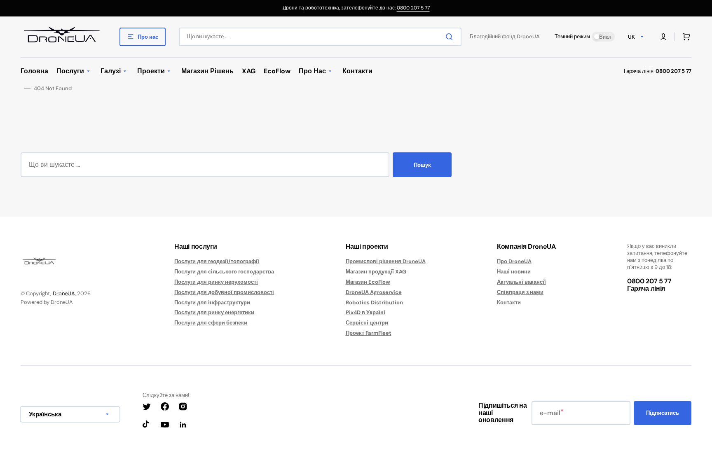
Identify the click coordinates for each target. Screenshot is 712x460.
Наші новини (514, 271)
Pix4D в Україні (365, 312)
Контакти (509, 302)
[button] (663, 37)
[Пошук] (450, 37)
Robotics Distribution (374, 302)
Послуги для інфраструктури (212, 302)
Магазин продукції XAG (376, 271)
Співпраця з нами (520, 292)
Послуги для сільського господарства (224, 271)
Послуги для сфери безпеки (210, 322)
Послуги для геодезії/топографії (216, 261)
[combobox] (320, 37)
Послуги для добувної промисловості (224, 292)
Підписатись (662, 412)
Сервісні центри (367, 322)
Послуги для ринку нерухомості (216, 281)
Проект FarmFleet (368, 332)
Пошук (422, 164)
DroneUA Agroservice (374, 292)
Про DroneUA (514, 261)
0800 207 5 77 (413, 8)
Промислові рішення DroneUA (386, 261)
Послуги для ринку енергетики (214, 312)
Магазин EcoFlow (368, 281)
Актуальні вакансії (521, 281)
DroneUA (64, 293)
